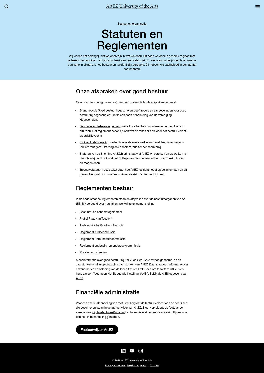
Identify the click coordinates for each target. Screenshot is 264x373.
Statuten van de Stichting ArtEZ (100, 154)
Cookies (154, 365)
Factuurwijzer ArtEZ (97, 329)
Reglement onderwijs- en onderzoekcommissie (110, 246)
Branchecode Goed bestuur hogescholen (106, 111)
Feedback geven (136, 365)
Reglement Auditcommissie (97, 232)
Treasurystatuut (90, 170)
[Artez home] (132, 6)
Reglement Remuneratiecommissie (103, 239)
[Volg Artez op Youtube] (132, 351)
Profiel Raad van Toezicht (96, 219)
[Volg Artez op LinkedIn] (123, 351)
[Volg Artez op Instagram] (140, 351)
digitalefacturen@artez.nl (108, 312)
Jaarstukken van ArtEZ (133, 264)
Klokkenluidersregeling (94, 142)
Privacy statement (115, 365)
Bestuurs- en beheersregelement (101, 212)
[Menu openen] (257, 6)
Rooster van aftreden (93, 252)
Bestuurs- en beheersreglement (100, 126)
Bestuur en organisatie (132, 24)
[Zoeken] (6, 6)
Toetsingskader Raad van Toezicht (102, 225)
